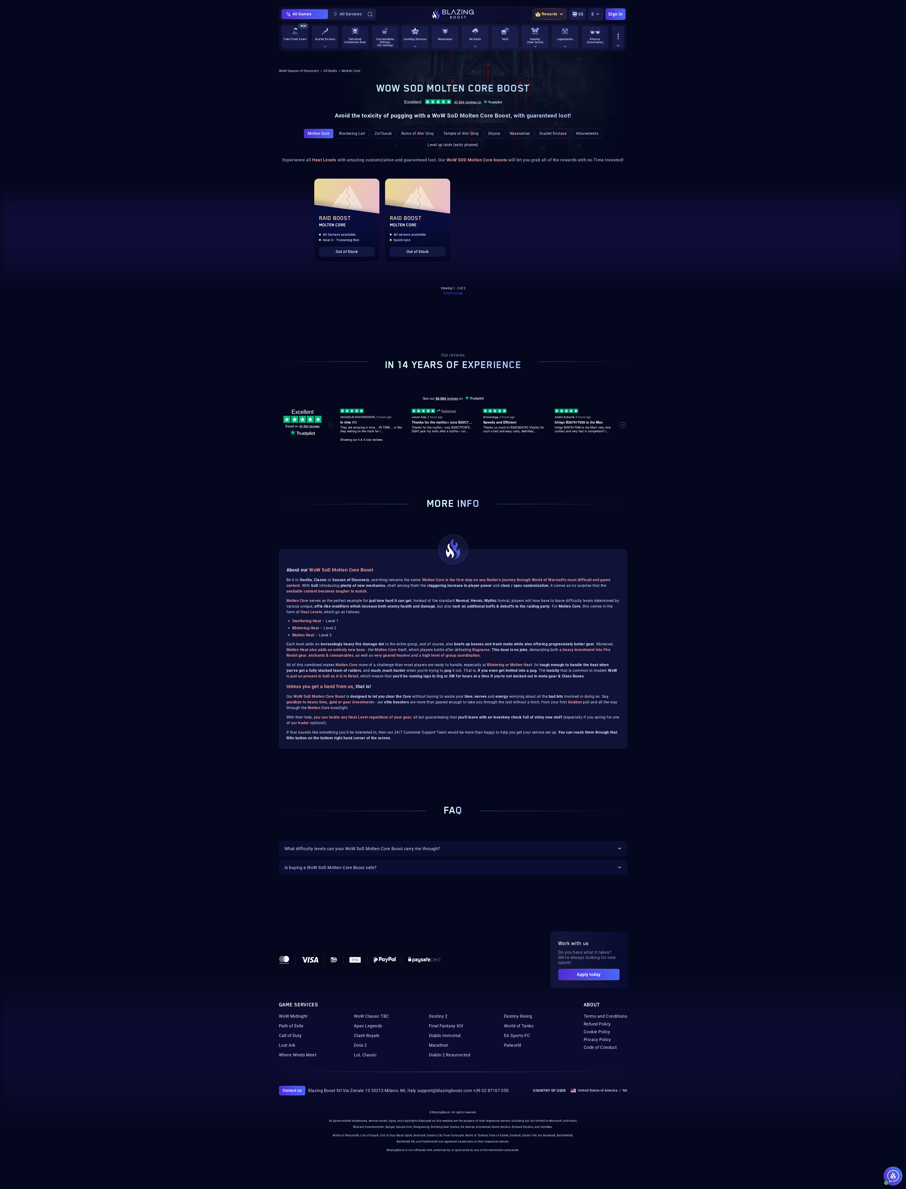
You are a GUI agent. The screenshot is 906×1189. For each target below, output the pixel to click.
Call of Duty (290, 1036)
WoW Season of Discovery (299, 71)
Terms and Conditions (605, 1016)
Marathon (438, 1045)
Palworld (512, 1045)
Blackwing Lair (352, 133)
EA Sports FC (517, 1036)
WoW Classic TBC (371, 1016)
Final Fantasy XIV (446, 1026)
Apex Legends (368, 1026)
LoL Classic (365, 1055)
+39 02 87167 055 (491, 1090)
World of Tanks (519, 1026)
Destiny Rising (518, 1016)
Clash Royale (367, 1036)
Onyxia (494, 133)
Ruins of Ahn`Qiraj (417, 133)
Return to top (453, 293)
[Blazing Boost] (453, 14)
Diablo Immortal (445, 1036)
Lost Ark (287, 1045)
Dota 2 (360, 1045)
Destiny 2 (438, 1016)
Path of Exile (291, 1026)
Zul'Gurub (383, 133)
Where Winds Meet (298, 1055)
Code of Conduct (600, 1047)
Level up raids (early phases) (453, 145)
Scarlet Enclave (552, 133)
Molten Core (319, 133)
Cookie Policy (597, 1032)
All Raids (330, 71)
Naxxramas (520, 133)
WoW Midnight (293, 1016)
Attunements (587, 133)
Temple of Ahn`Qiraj (461, 133)
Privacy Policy (597, 1040)
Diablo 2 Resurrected (449, 1055)
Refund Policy (597, 1024)
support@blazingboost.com (444, 1090)
